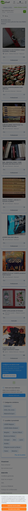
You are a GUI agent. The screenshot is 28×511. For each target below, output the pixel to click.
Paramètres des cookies (14, 509)
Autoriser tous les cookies (14, 505)
